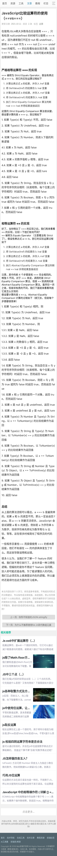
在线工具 (21, 838)
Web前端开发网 (22, 846)
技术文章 (31, 838)
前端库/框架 (16, 842)
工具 (21, 3)
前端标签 (50, 838)
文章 (29, 3)
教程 (37, 3)
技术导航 (11, 838)
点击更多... (28, 811)
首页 (4, 3)
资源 (12, 3)
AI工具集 (4, 842)
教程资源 (40, 838)
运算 (41, 24)
